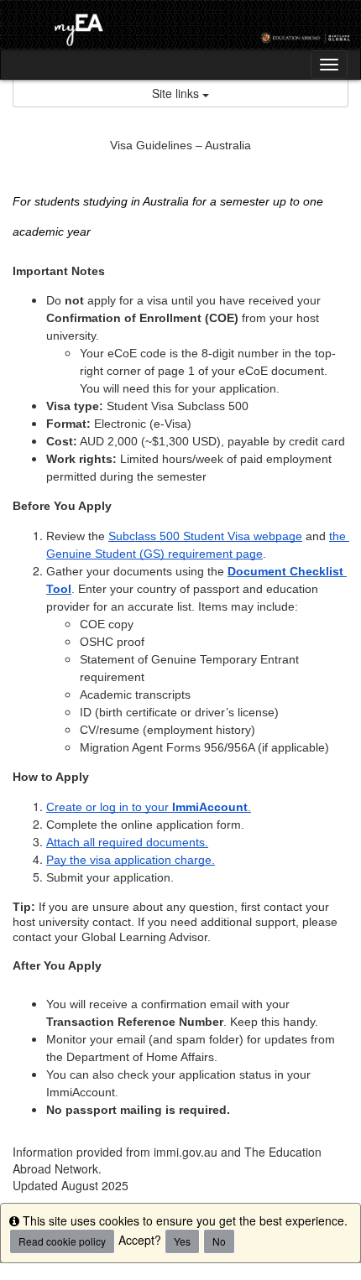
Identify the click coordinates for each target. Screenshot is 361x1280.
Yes (182, 1241)
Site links (177, 93)
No (219, 1241)
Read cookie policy (62, 1241)
